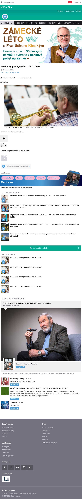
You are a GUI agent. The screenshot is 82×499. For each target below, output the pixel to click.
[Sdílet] (5, 145)
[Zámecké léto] (41, 44)
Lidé (60, 23)
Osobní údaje (13, 493)
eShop (4, 437)
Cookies (4, 493)
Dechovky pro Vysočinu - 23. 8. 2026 (25, 267)
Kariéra (44, 437)
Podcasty (5, 453)
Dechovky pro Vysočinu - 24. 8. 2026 (25, 258)
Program (60, 11)
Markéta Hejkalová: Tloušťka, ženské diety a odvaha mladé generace (39, 196)
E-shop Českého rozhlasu (14, 299)
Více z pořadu (8, 255)
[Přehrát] (4, 138)
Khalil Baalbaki (37, 127)
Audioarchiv (69, 11)
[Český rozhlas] (7, 2)
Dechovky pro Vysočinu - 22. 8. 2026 (25, 277)
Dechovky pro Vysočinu (10, 72)
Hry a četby (7, 178)
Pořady (29, 23)
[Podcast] (2, 145)
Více (76, 23)
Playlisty (52, 23)
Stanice (4, 434)
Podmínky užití (25, 493)
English (34, 493)
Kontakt (45, 440)
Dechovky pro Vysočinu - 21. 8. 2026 (25, 286)
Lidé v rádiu (46, 434)
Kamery (78, 11)
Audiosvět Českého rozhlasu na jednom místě (16, 187)
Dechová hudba (8, 23)
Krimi (18, 178)
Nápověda (45, 431)
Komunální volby (8, 431)
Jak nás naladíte (48, 428)
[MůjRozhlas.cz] (4, 82)
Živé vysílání (52, 178)
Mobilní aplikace (8, 456)
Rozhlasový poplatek (49, 443)
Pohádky (29, 178)
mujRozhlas (5, 173)
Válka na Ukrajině (8, 428)
